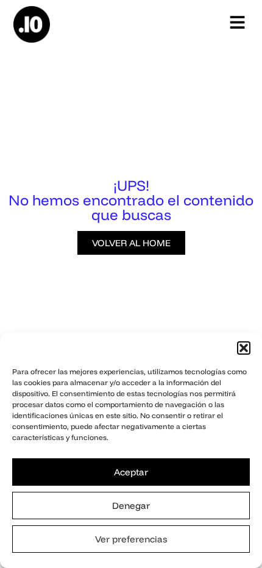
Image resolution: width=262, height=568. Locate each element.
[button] (244, 348)
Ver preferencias (131, 539)
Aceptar (131, 472)
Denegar (131, 505)
